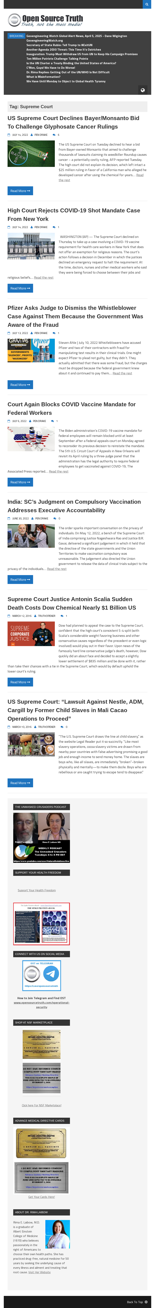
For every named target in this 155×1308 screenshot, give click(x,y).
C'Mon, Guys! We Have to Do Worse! (50, 67)
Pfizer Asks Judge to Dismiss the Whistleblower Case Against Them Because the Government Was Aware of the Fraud (75, 316)
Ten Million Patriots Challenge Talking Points (57, 58)
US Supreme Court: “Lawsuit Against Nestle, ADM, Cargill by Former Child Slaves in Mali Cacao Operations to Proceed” (75, 710)
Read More (18, 190)
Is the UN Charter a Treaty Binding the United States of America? (71, 63)
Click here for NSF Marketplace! (41, 1105)
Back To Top (135, 1302)
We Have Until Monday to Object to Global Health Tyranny (65, 81)
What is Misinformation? (43, 76)
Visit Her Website (39, 1272)
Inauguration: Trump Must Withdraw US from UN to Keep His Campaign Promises (82, 54)
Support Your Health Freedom (37, 890)
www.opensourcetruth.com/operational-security (42, 1004)
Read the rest (43, 277)
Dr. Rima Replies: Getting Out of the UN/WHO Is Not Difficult (68, 72)
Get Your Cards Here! (41, 1197)
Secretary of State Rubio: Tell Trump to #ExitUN (59, 45)
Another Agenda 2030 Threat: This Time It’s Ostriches (63, 49)
